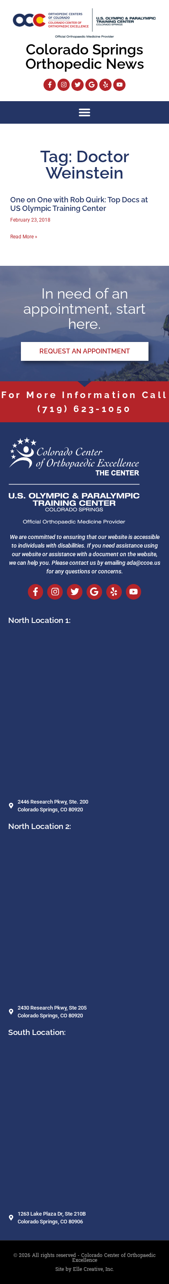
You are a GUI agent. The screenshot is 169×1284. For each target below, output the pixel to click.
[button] (84, 112)
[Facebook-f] (49, 85)
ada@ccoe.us (143, 562)
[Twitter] (77, 85)
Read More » (23, 237)
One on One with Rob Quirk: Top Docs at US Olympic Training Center (79, 204)
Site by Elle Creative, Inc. (84, 1269)
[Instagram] (63, 85)
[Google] (91, 85)
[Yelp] (105, 85)
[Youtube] (119, 85)
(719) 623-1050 (84, 408)
